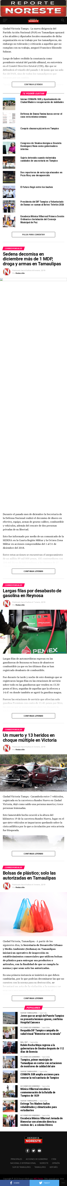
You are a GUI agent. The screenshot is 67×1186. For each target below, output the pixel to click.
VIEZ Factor (38, 1178)
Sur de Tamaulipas (21, 1167)
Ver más (54, 1167)
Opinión (56, 1163)
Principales (16, 1159)
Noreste (44, 1163)
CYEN (53, 1159)
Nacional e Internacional (23, 1163)
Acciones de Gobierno (37, 1159)
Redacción (20, 273)
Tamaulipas (40, 1167)
